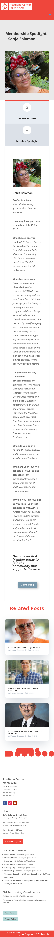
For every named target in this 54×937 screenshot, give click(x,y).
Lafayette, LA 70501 (10, 790)
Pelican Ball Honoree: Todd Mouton (23, 690)
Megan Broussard (18, 650)
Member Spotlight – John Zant (25, 647)
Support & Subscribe (37, 934)
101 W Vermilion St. (10, 787)
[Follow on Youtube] (15, 803)
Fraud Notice (10, 913)
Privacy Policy (10, 919)
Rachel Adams (16, 693)
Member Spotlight (27, 141)
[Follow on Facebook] (5, 803)
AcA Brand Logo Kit (13, 841)
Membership (27, 584)
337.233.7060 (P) (9, 793)
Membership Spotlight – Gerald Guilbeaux (25, 732)
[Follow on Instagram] (10, 803)
